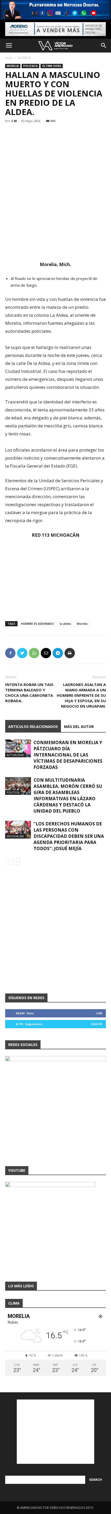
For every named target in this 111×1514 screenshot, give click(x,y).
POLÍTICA (13, 792)
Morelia (82, 624)
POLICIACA (30, 66)
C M (14, 121)
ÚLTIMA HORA (51, 66)
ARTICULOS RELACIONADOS (33, 726)
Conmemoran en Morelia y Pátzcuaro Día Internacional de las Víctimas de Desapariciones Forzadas (68, 755)
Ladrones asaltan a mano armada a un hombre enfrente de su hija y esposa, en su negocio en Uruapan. (81, 695)
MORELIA (24, 58)
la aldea (65, 624)
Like (99, 1013)
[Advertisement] (55, 223)
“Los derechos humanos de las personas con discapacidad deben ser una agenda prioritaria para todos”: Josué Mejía (69, 836)
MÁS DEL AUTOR (79, 726)
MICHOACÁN (15, 836)
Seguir (96, 1024)
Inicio (9, 58)
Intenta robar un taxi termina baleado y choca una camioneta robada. (29, 692)
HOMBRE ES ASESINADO (37, 624)
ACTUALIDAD (15, 755)
